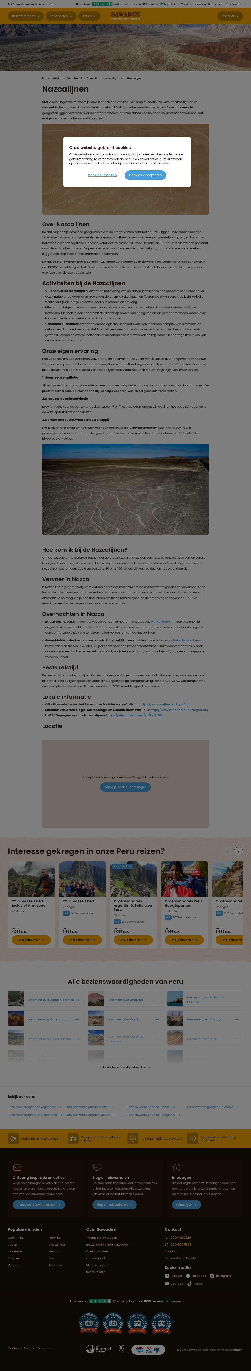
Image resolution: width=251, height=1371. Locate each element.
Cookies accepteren (145, 175)
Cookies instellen (102, 175)
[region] (127, 162)
